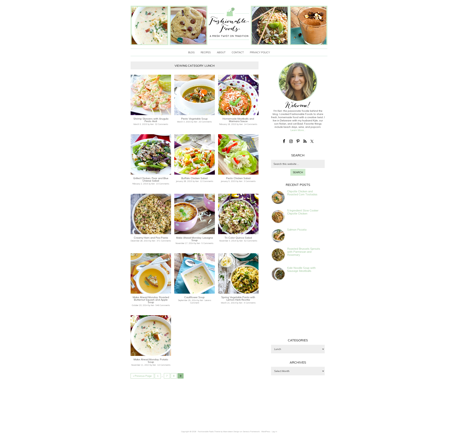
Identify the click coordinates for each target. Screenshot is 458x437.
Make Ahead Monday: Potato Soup (151, 361)
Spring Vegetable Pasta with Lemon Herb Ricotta (238, 298)
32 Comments (161, 124)
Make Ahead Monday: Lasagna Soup (194, 239)
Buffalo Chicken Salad (194, 178)
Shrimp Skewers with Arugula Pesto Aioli (150, 120)
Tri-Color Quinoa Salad (238, 237)
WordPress (265, 431)
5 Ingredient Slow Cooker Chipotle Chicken (302, 212)
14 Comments (250, 124)
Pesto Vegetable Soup (194, 118)
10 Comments (162, 183)
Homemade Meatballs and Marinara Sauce (238, 120)
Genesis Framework (251, 431)
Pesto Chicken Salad (238, 178)
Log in (274, 431)
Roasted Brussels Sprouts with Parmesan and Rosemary (303, 251)
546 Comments (162, 305)
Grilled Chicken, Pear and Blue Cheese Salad (150, 179)
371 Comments (164, 241)
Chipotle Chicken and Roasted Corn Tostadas (302, 193)
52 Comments (250, 241)
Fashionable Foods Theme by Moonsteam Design (219, 431)
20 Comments (205, 121)
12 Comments (206, 181)
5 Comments (207, 243)
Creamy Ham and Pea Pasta (151, 237)
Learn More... (298, 130)
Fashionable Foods (229, 25)
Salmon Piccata (296, 229)
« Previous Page (142, 375)
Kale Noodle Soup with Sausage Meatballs (301, 269)
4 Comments (250, 303)
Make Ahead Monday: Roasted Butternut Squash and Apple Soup (151, 300)
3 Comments (250, 181)
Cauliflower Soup (194, 297)
